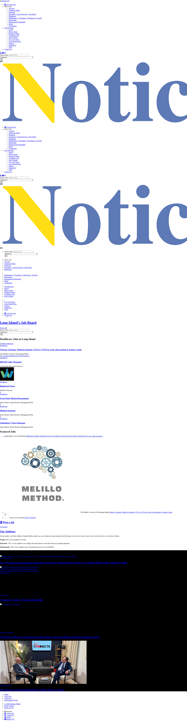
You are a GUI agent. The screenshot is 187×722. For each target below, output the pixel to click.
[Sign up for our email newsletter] (3, 53)
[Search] (5, 53)
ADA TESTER (30, 518)
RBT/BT (11, 362)
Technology (13, 26)
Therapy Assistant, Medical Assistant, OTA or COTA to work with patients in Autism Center (140, 512)
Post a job (8, 522)
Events (8, 717)
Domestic (12, 12)
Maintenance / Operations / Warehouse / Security (25, 18)
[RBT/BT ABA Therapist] (14, 356)
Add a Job (10, 713)
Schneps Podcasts (6, 685)
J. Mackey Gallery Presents (21, 599)
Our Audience (8, 531)
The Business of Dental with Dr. (32, 689)
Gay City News (14, 40)
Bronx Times (13, 32)
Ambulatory (12, 423)
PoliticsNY (12, 45)
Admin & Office (14, 10)
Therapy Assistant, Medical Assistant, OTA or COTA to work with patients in (41, 350)
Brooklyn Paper (14, 34)
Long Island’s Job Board (18, 322)
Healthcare (12, 16)
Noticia (11, 43)
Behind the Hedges (6, 632)
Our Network (9, 28)
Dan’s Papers (13, 38)
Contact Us (8, 49)
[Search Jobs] (1, 59)
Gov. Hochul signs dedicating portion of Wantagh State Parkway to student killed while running (63, 562)
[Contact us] (1, 53)
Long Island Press (15, 41)
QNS (10, 47)
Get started (3, 527)
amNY (11, 30)
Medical (7, 411)
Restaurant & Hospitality (17, 22)
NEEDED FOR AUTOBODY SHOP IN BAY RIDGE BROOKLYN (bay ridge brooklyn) (64, 436)
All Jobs (11, 8)
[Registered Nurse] (7, 380)
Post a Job (3, 328)
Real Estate (12, 20)
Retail (11, 24)
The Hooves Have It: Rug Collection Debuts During (50, 637)
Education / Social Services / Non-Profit (22, 14)
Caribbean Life (14, 36)
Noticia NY (10, 719)
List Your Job (11, 5)
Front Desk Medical (14, 398)
